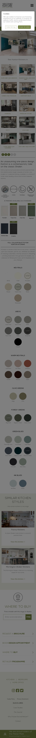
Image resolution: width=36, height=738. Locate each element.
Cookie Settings (11, 27)
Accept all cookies (24, 27)
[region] (18, 369)
